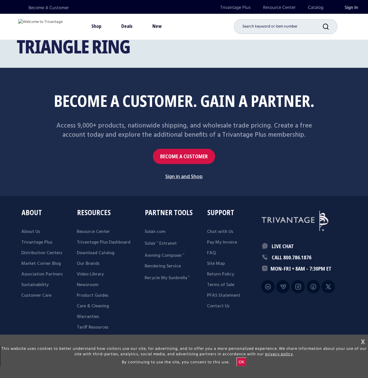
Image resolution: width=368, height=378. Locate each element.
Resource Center (279, 7)
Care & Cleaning (93, 306)
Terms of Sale (220, 285)
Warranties (88, 317)
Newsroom (88, 285)
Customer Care (36, 295)
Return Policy (220, 274)
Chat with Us (220, 232)
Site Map (216, 263)
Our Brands (88, 263)
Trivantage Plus (235, 7)
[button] (330, 26)
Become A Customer (48, 8)
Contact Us (218, 306)
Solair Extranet (161, 243)
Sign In (351, 7)
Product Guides (92, 295)
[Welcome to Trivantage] (40, 25)
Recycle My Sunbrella (167, 278)
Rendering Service (163, 266)
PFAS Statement (223, 295)
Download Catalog (95, 253)
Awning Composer (164, 255)
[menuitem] (235, 7)
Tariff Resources (92, 327)
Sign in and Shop (184, 177)
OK (241, 362)
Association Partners (42, 274)
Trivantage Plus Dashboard (104, 242)
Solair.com (155, 232)
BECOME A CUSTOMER (184, 156)
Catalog (315, 7)
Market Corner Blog (41, 263)
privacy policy (279, 354)
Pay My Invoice (222, 242)
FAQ (211, 253)
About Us (30, 232)
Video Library (90, 274)
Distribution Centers (41, 253)
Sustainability (35, 285)
